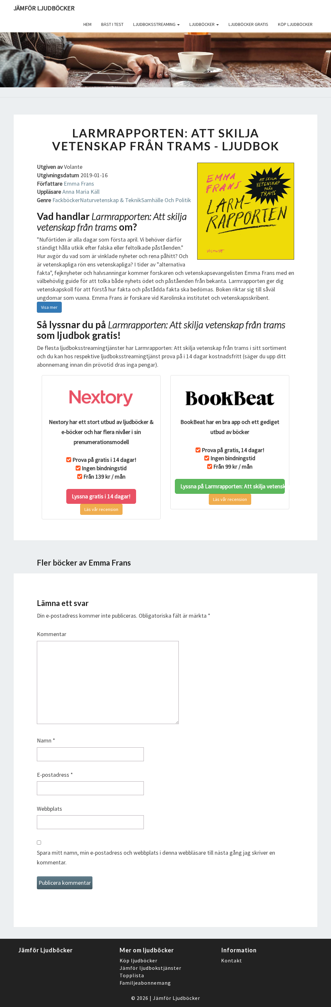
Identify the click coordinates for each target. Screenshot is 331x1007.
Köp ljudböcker (295, 24)
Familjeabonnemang (145, 983)
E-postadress (55, 774)
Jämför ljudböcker (44, 8)
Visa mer (49, 307)
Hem (87, 24)
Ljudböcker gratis (248, 24)
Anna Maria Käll (81, 191)
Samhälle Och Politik (166, 200)
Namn (46, 740)
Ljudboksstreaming (154, 24)
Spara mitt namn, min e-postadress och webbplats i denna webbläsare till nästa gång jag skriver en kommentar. (156, 857)
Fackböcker (66, 200)
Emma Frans (79, 183)
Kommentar (51, 634)
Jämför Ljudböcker (176, 998)
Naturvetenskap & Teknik (110, 200)
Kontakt (231, 960)
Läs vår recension (101, 509)
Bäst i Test (112, 24)
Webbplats (49, 808)
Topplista (132, 975)
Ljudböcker (202, 24)
